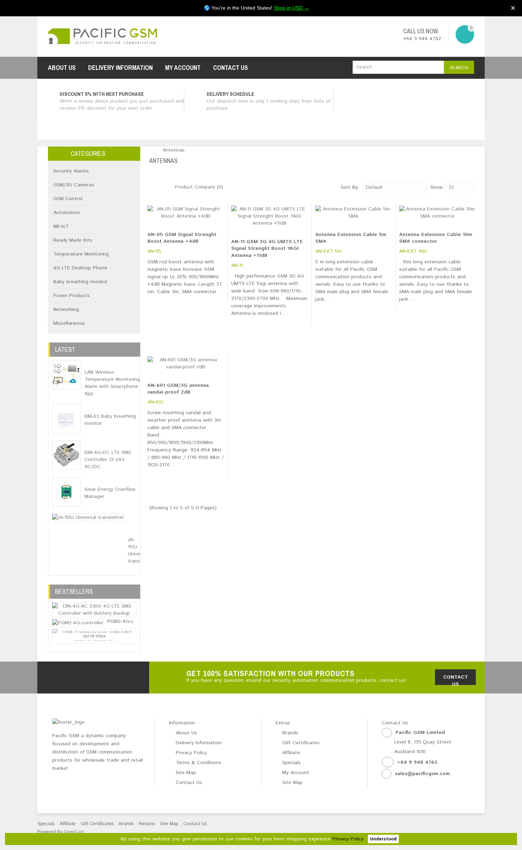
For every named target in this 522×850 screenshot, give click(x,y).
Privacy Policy (348, 839)
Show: (432, 187)
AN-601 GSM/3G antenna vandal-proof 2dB (178, 389)
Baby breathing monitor (80, 281)
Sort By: (350, 187)
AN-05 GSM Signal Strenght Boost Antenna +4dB (181, 238)
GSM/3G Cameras (73, 184)
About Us (62, 67)
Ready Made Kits (72, 240)
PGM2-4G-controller (130, 621)
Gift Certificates (301, 742)
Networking (66, 309)
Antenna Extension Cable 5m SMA (350, 238)
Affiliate (291, 752)
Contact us (455, 679)
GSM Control (67, 198)
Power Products (71, 295)
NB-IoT (61, 226)
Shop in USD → (291, 8)
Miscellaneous (69, 323)
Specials (291, 762)
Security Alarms (71, 171)
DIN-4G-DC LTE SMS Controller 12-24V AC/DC (108, 459)
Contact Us (230, 67)
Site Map (186, 772)
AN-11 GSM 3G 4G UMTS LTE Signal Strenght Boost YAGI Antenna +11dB (267, 248)
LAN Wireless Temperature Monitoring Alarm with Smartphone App (112, 383)
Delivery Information (120, 67)
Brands (290, 732)
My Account (183, 67)
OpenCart (74, 832)
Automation (66, 212)
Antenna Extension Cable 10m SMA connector (435, 238)
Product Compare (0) (199, 187)
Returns (147, 824)
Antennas (174, 150)
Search (459, 67)
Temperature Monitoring (81, 254)
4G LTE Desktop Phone (80, 268)
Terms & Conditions (198, 762)
